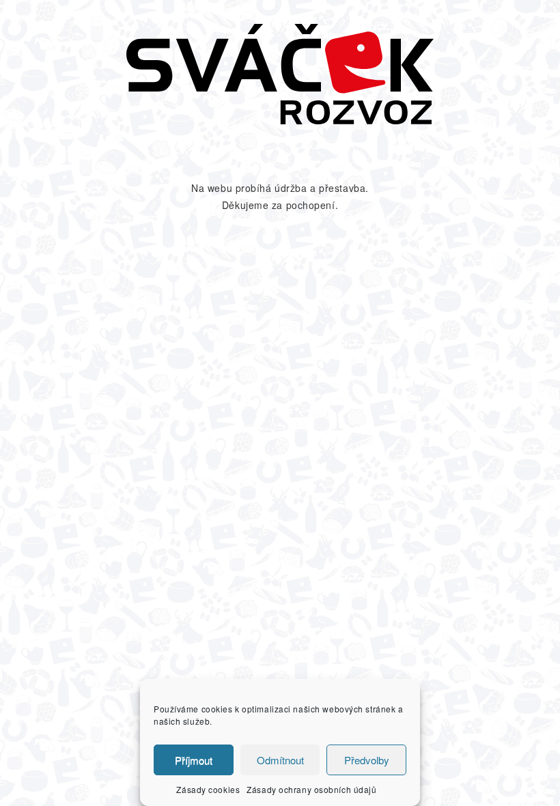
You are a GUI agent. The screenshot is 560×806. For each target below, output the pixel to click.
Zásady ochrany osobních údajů (311, 789)
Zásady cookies (208, 789)
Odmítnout (280, 760)
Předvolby (366, 760)
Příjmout (193, 760)
